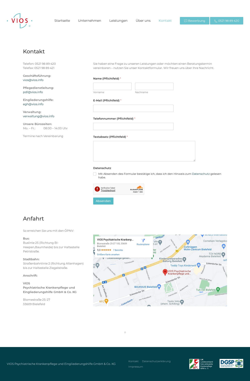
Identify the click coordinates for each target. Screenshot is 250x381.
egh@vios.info (33, 104)
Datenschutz (201, 173)
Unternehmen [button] (89, 21)
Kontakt (165, 21)
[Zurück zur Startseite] (19, 20)
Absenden (103, 201)
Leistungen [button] (118, 21)
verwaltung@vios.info (38, 116)
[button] (125, 332)
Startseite (62, 21)
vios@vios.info (33, 80)
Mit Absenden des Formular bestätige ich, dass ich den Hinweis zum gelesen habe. (159, 175)
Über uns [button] (143, 21)
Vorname (98, 92)
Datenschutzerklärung (156, 361)
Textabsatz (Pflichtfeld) (110, 136)
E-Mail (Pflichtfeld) (107, 100)
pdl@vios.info (33, 92)
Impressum (135, 366)
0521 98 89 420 (228, 20)
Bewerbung (196, 20)
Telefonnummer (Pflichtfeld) (114, 118)
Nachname (141, 92)
